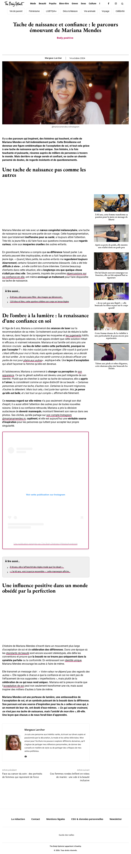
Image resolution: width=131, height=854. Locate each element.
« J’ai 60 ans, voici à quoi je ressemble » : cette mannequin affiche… (40, 571)
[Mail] (25, 755)
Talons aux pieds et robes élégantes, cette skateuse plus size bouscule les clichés (111, 366)
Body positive (65, 37)
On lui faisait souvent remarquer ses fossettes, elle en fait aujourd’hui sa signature (111, 275)
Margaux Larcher (53, 58)
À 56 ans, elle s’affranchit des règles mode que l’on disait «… (37, 567)
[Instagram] (116, 3)
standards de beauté (17, 653)
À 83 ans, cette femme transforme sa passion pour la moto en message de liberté (111, 217)
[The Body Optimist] (14, 4)
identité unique (73, 660)
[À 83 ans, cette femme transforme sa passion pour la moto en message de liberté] (111, 203)
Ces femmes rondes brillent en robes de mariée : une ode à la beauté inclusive (69, 777)
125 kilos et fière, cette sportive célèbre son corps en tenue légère (39, 301)
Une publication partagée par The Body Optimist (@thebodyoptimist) (46, 543)
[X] (61, 47)
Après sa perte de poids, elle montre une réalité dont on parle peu (111, 246)
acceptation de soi (13, 685)
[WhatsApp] (69, 47)
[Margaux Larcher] (13, 742)
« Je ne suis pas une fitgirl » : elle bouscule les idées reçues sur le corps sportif (111, 305)
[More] (76, 47)
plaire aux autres (32, 360)
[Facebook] (108, 3)
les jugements (73, 335)
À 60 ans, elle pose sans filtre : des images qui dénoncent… (36, 297)
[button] (122, 3)
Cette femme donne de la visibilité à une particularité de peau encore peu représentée (111, 335)
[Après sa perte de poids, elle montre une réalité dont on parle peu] (111, 233)
